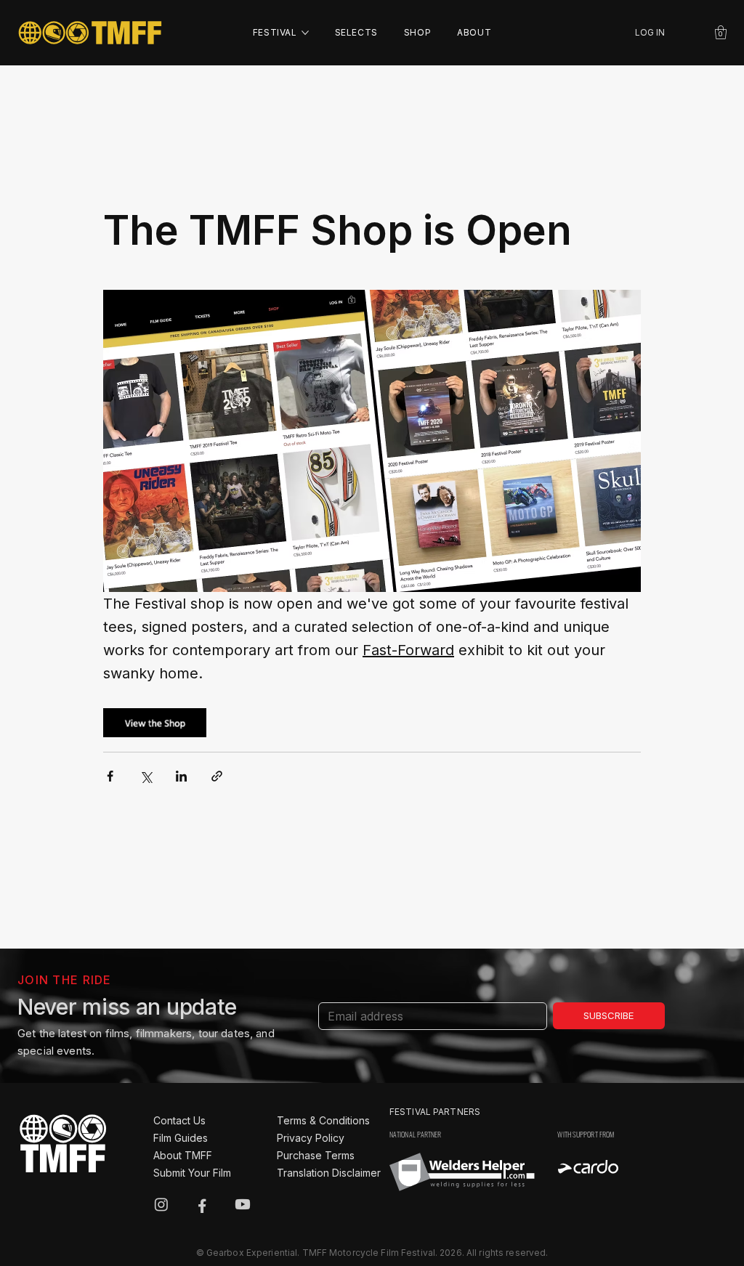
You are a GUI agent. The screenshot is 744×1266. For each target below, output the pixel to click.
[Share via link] (217, 776)
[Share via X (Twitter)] (146, 776)
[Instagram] (161, 1204)
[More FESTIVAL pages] (305, 32)
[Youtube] (242, 1204)
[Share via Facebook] (110, 776)
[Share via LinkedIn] (181, 776)
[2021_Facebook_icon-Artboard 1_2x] (202, 1204)
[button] (721, 32)
